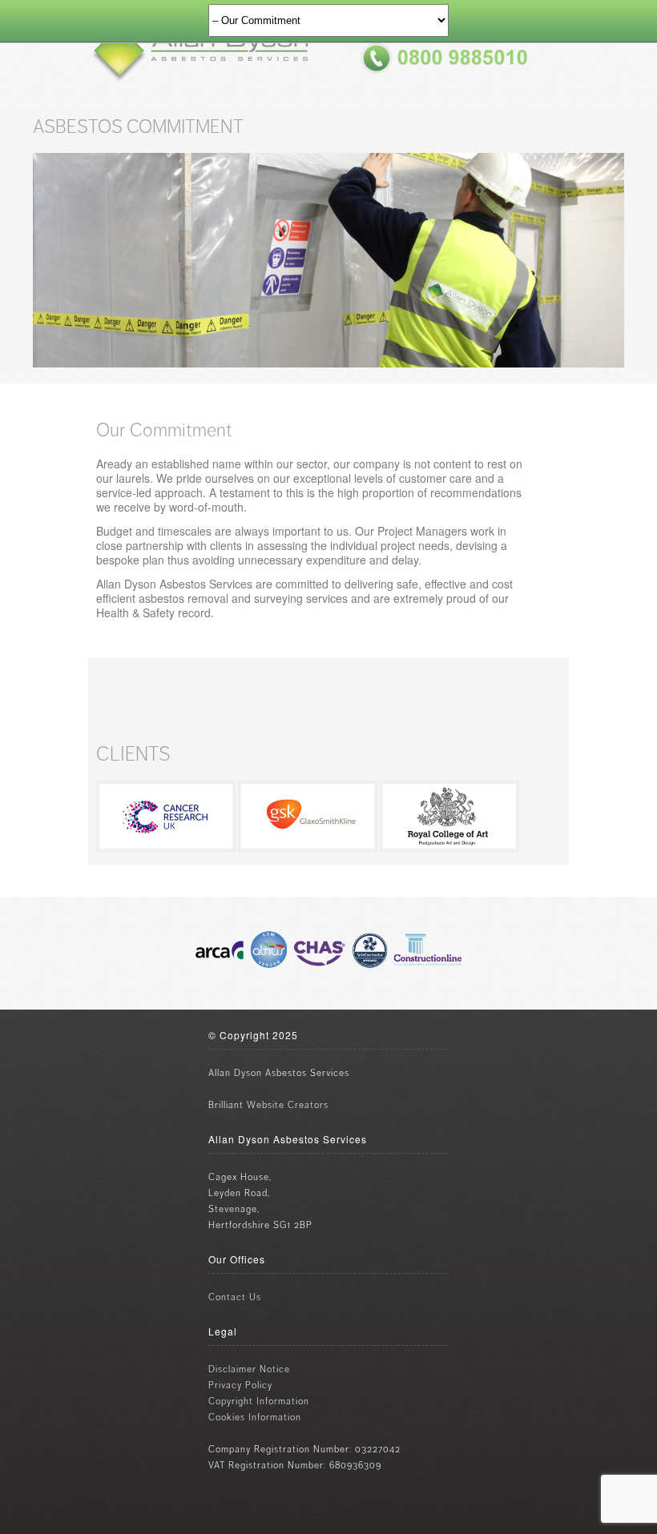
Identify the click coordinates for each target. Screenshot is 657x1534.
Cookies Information (254, 1418)
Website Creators (287, 1105)
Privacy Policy (240, 1385)
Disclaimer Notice (249, 1369)
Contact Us (234, 1297)
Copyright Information (258, 1401)
